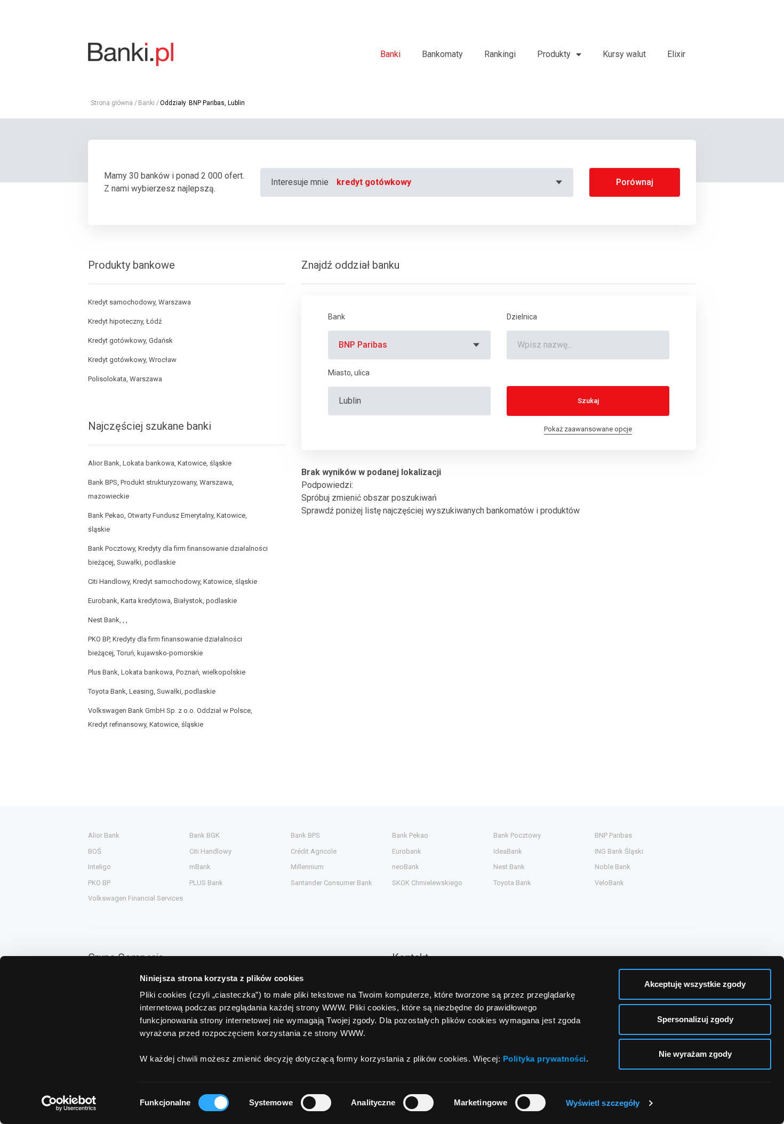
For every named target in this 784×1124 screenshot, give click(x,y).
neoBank (405, 867)
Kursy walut (624, 54)
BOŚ (94, 851)
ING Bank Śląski (619, 851)
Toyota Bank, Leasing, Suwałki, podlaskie (151, 691)
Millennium (307, 867)
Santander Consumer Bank (331, 883)
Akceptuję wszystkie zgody (695, 984)
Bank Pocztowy (517, 835)
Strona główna (112, 103)
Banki (390, 54)
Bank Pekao (410, 835)
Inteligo (99, 867)
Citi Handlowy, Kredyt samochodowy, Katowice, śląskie (172, 581)
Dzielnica (522, 316)
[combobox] (451, 182)
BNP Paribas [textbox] (363, 345)
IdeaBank (507, 851)
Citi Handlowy (210, 851)
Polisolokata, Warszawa (125, 379)
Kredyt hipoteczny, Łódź (125, 321)
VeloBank (609, 883)
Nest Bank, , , (107, 620)
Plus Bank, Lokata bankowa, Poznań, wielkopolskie (166, 672)
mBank (200, 867)
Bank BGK (204, 835)
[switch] (316, 1102)
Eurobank (406, 851)
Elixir (676, 54)
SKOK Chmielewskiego (427, 883)
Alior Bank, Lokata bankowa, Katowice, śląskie (159, 463)
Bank (336, 316)
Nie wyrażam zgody (695, 1053)
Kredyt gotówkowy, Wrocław (132, 360)
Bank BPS (305, 835)
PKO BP (99, 883)
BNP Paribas (613, 835)
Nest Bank (509, 867)
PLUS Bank (206, 883)
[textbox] (451, 182)
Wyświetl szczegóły (603, 1102)
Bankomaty (442, 54)
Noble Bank (612, 867)
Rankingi (500, 54)
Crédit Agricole (314, 851)
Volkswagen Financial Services (135, 898)
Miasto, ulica (349, 372)
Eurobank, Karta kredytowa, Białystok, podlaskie (162, 601)
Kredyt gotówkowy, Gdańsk (130, 340)
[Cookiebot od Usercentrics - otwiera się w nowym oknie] (69, 1103)
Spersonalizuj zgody (695, 1019)
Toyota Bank (512, 883)
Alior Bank (103, 835)
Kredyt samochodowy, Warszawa (139, 302)
